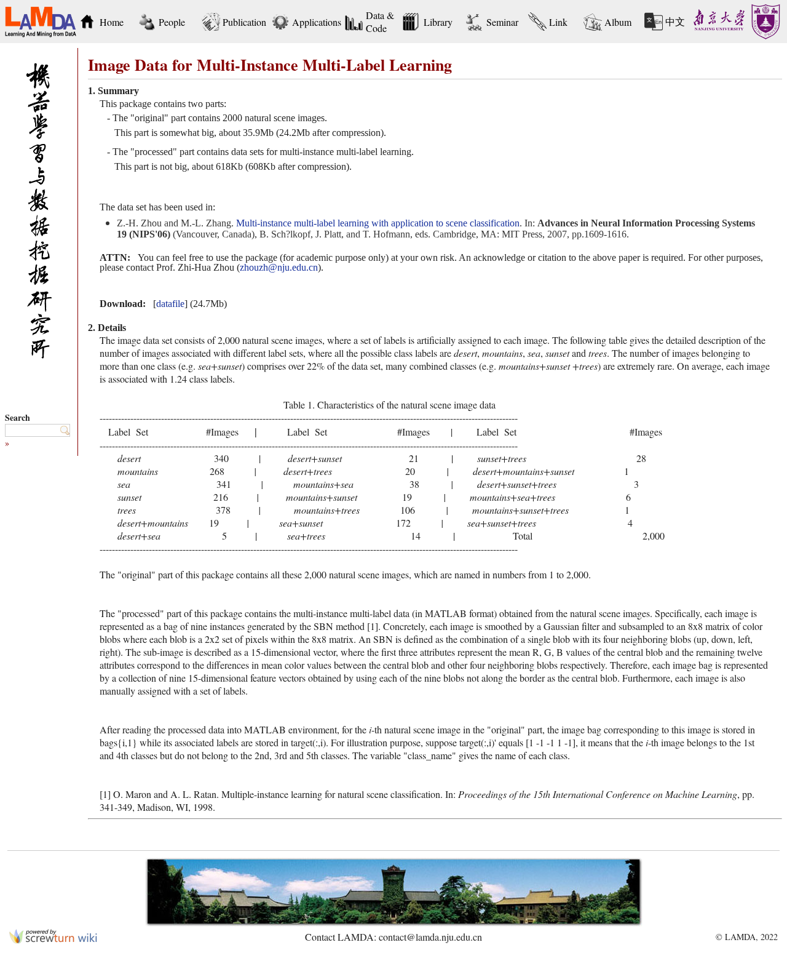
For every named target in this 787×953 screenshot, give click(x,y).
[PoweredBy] (53, 939)
